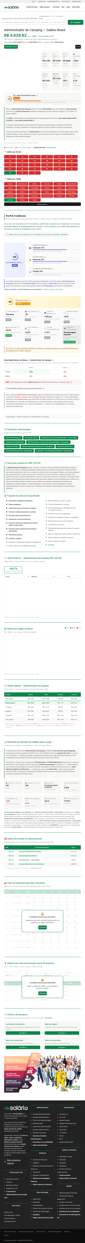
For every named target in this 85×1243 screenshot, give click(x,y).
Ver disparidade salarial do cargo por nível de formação (25, 388)
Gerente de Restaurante (65, 446)
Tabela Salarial (44, 7)
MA (47, 160)
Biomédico (36, 1202)
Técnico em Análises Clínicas (43, 1208)
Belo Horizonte (22, 184)
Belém (35, 184)
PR (47, 165)
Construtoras (11, 1191)
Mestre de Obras (12, 1185)
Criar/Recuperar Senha (53, 1)
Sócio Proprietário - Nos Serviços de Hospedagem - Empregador (48, 442)
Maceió (22, 192)
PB (34, 165)
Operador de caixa (65, 1157)
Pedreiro (9, 1182)
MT (59, 160)
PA (22, 165)
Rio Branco (35, 196)
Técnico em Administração (42, 1120)
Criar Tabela (76, 7)
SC (71, 169)
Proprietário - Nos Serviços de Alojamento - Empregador (54, 451)
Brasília (59, 184)
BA (59, 156)
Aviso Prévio (63, 1126)
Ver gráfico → (23, 1033)
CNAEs (68, 7)
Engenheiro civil (11, 1188)
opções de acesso (69, 342)
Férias (61, 1136)
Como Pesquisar (65, 1)
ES (22, 160)
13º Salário (63, 1133)
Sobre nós (67, 1231)
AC (10, 156)
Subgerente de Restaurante (15, 442)
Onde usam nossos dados (26, 1231)
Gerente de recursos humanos (69, 1208)
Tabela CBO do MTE (36, 868)
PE (59, 165)
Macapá (10, 192)
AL (22, 156)
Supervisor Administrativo (42, 1126)
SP (10, 173)
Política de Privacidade (54, 1231)
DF (10, 160)
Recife (22, 196)
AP (34, 156)
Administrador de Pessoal (68, 1193)
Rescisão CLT (63, 1114)
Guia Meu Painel (76, 1)
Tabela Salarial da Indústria (42, 1184)
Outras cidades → (42, 204)
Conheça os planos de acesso (52, 289)
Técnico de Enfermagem (41, 1211)
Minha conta (42, 1)
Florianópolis (34, 188)
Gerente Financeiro (39, 1133)
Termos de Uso (40, 1231)
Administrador (38, 1123)
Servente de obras (12, 1179)
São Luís (71, 196)
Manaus (34, 192)
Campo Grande (71, 184)
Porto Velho (10, 196)
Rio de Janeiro (47, 196)
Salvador (59, 196)
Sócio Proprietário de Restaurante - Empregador (37, 446)
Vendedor (62, 1163)
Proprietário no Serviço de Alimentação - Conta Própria (59, 438)
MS (72, 160)
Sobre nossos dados (10, 1231)
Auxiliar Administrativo (41, 1117)
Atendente (63, 1166)
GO (35, 160)
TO (35, 173)
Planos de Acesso (32, 7)
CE (71, 156)
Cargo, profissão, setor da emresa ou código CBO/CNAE (19, 18)
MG (10, 165)
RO (47, 169)
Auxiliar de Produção (40, 1160)
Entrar (33, 1)
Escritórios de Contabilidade (69, 1211)
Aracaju (10, 184)
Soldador (36, 1163)
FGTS (61, 1139)
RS (34, 169)
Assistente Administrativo (41, 1114)
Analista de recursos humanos (69, 1205)
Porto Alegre (71, 192)
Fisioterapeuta (38, 1205)
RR (59, 169)
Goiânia (59, 188)
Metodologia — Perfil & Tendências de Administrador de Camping (28, 417)
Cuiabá (10, 188)
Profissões (56, 7)
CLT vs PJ (62, 1117)
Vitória (35, 200)
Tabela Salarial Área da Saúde (43, 1218)
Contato (6, 1235)
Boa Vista (47, 184)
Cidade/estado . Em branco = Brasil (51, 17)
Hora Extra (63, 1130)
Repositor (62, 1160)
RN (22, 169)
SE (22, 173)
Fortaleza (47, 188)
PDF (79, 46)
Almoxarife (36, 1172)
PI (71, 165)
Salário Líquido (64, 1120)
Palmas (59, 192)
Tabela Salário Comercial (68, 1178)
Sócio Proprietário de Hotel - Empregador (19, 451)
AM (47, 156)
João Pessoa (71, 188)
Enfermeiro (37, 1199)
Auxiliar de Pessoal (65, 1202)
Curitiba (22, 188)
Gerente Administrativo (41, 1130)
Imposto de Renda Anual (67, 1123)
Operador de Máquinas (41, 1175)
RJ (10, 169)
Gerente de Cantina (31, 438)
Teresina (22, 200)
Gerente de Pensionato (13, 438)
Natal (47, 192)
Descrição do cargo (11, 46)
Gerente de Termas (12, 446)
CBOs (62, 7)
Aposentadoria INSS (66, 1142)
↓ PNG (68, 576)
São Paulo (10, 200)
